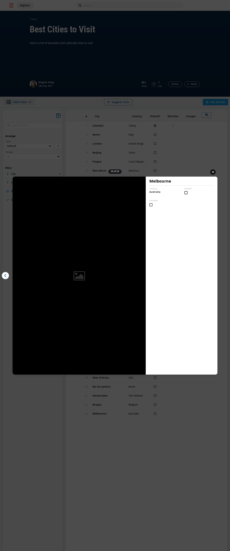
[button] (5, 275)
